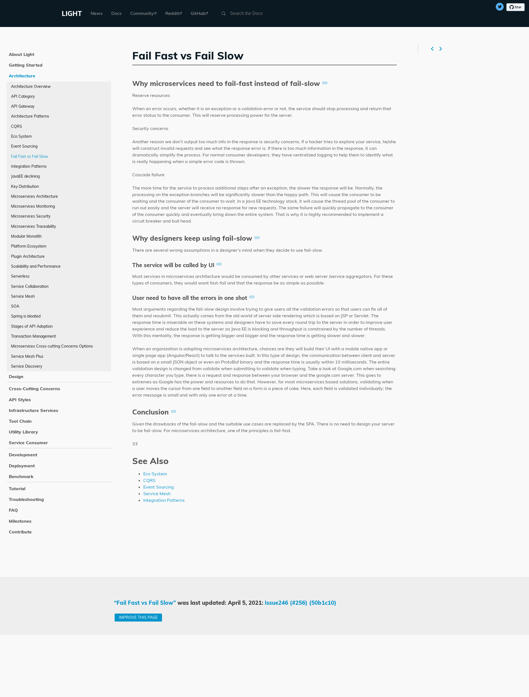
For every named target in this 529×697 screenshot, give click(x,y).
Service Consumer (28, 442)
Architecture (22, 75)
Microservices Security (30, 216)
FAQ (13, 510)
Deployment (22, 465)
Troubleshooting (26, 499)
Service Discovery (26, 366)
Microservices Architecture (34, 196)
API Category (23, 96)
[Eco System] (441, 49)
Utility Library (23, 432)
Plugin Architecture (28, 256)
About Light (21, 54)
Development (23, 454)
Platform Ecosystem (28, 246)
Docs (116, 13)
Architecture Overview (31, 86)
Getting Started (25, 65)
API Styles (20, 399)
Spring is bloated (26, 316)
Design (16, 376)
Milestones (20, 521)
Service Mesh (157, 493)
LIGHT (72, 13)
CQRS (149, 480)
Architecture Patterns (30, 116)
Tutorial (17, 488)
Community (142, 13)
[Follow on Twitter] (499, 7)
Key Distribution (25, 186)
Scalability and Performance (36, 266)
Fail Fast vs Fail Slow (29, 156)
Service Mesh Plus (27, 356)
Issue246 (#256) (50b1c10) (300, 602)
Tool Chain (20, 421)
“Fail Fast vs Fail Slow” (145, 602)
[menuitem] (96, 13)
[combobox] (256, 13)
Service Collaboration (29, 286)
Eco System (155, 473)
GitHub (198, 13)
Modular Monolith (26, 236)
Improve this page (138, 617)
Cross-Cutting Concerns (34, 388)
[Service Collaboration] (431, 49)
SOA (15, 306)
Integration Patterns (164, 500)
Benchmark (21, 476)
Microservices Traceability (33, 226)
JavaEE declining (25, 176)
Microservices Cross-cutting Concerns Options (52, 346)
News (96, 13)
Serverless (20, 276)
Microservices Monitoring (33, 206)
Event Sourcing (158, 487)
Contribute (20, 532)
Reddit (172, 13)
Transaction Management (33, 336)
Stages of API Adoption (32, 326)
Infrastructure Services (33, 410)
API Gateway (22, 106)
